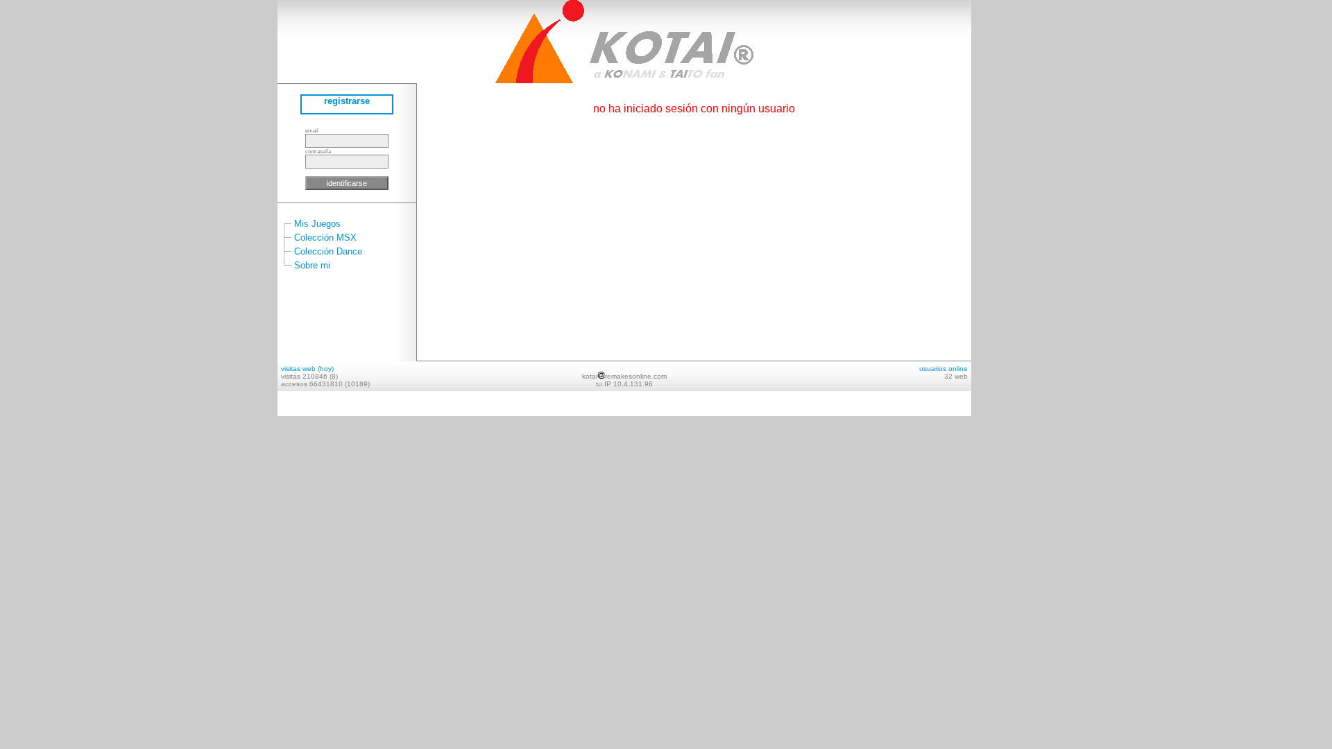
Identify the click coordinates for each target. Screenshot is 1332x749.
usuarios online (943, 368)
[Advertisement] (1012, 208)
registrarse (347, 101)
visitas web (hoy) (307, 368)
